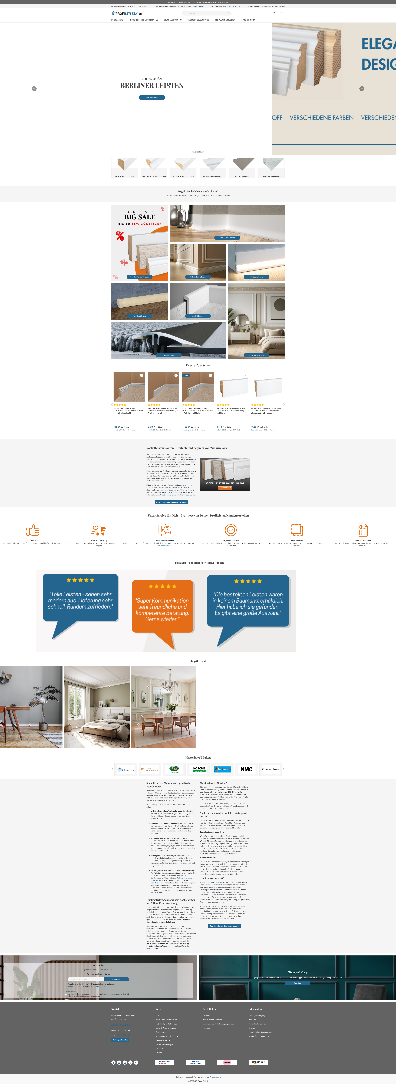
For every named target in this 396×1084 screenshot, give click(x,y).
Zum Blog (297, 983)
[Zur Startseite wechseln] (126, 13)
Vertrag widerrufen (120, 1040)
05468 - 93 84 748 (121, 1025)
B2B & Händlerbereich (257, 1024)
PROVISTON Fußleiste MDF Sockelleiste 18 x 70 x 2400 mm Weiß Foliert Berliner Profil (128, 410)
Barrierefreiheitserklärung (259, 1036)
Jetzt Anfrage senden (232, 6)
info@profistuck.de (165, 546)
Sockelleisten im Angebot (139, 277)
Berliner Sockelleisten (198, 277)
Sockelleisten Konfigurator (166, 1044)
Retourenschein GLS (163, 1040)
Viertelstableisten (139, 316)
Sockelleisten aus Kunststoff (211, 885)
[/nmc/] (246, 769)
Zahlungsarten (161, 1032)
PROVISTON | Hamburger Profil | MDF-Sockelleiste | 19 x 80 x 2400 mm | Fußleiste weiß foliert (197, 410)
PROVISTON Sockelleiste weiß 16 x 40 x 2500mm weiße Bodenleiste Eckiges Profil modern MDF (163, 410)
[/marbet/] (270, 769)
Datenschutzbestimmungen (88, 994)
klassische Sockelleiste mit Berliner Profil (176, 490)
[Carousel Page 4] (202, 152)
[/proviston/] (125, 769)
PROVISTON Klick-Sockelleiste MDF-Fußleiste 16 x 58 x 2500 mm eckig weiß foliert (231, 410)
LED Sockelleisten (256, 277)
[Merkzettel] (280, 13)
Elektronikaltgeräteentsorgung (260, 1032)
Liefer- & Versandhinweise (166, 1028)
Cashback (159, 1048)
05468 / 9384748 (173, 543)
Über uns (252, 1020)
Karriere (252, 1028)
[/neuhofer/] (174, 769)
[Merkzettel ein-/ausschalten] (141, 375)
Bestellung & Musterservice (166, 1020)
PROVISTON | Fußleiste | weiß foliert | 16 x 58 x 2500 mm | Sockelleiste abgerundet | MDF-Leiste (266, 410)
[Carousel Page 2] (196, 152)
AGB (127, 994)
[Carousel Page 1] (194, 152)
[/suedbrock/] (150, 769)
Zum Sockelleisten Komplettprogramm (171, 502)
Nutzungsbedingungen (97, 986)
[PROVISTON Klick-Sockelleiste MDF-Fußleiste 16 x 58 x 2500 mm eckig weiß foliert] (232, 387)
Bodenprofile (169, 355)
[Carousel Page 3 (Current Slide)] (199, 152)
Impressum (207, 1028)
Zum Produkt (129, 435)
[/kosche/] (198, 769)
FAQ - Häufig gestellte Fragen (167, 1024)
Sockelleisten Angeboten (224, 808)
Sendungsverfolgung (257, 1015)
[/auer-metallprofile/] (222, 769)
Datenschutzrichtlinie (76, 986)
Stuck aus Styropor (256, 355)
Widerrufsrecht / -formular (213, 1020)
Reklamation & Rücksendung (167, 1036)
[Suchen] (229, 13)
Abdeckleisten (197, 316)
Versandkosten (216, 1077)
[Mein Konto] (274, 13)
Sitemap (159, 1053)
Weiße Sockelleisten (227, 238)
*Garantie (159, 1015)
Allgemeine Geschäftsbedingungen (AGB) (218, 1024)
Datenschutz (208, 1015)
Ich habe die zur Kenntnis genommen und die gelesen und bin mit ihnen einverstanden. (98, 995)
